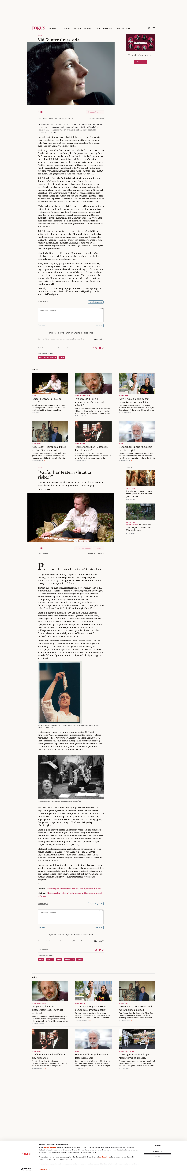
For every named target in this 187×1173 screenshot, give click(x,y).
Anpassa (156, 1151)
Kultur (98, 28)
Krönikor (88, 28)
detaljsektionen (104, 1157)
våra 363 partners (50, 1147)
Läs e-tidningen (124, 28)
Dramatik (50, 959)
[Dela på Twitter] (96, 348)
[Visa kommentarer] (41, 112)
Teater (79, 959)
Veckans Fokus (64, 28)
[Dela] (39, 112)
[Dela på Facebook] (93, 348)
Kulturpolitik (69, 959)
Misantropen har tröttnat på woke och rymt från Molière (73, 888)
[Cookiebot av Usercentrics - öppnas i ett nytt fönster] (25, 1169)
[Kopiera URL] (103, 348)
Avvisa (157, 1157)
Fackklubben (109, 28)
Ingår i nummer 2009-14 (47, 357)
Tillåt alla (157, 1145)
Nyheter (52, 28)
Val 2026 (77, 28)
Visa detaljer (43, 1169)
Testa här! (141, 62)
